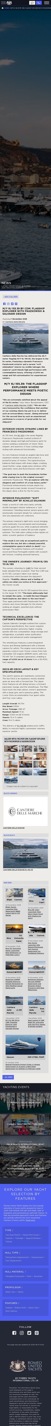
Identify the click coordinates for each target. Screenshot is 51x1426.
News (7, 8)
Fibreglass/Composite (14, 1276)
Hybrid (20, 1292)
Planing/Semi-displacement (17, 1257)
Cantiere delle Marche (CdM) (19, 405)
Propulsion (13, 1288)
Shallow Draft (20, 1308)
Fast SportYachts (12, 1235)
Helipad (8, 1308)
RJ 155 (21, 435)
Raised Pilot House (31, 1235)
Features (11, 1303)
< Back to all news (11, 297)
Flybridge (19, 1238)
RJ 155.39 (21, 726)
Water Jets (10, 1292)
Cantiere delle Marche (15, 322)
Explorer (9, 1238)
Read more (30, 1220)
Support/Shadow (33, 1238)
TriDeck (8, 1242)
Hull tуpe (11, 1253)
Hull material (14, 1272)
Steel (29, 1276)
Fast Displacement (13, 1261)
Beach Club (33, 1308)
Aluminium (38, 1276)
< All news (8, 1077)
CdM (28, 568)
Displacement (37, 1257)
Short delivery (11, 1311)
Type (8, 1230)
